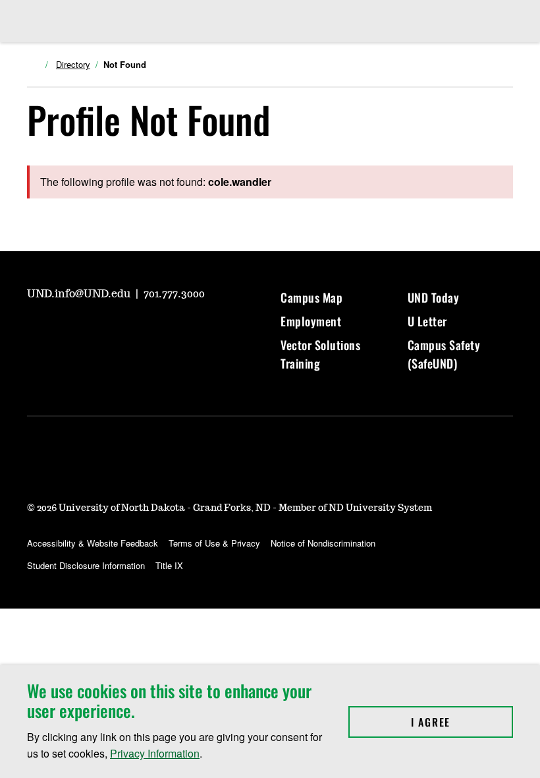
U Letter (427, 321)
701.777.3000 (174, 294)
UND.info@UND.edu (80, 294)
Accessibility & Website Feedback (92, 543)
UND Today (434, 297)
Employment (311, 321)
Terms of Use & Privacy (214, 543)
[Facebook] (99, 330)
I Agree (462, 722)
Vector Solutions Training (320, 354)
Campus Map (311, 297)
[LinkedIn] (131, 330)
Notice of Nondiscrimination (323, 543)
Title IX (169, 565)
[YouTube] (36, 330)
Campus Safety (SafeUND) (444, 354)
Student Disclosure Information (86, 565)
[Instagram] (68, 330)
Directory (73, 65)
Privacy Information (155, 753)
